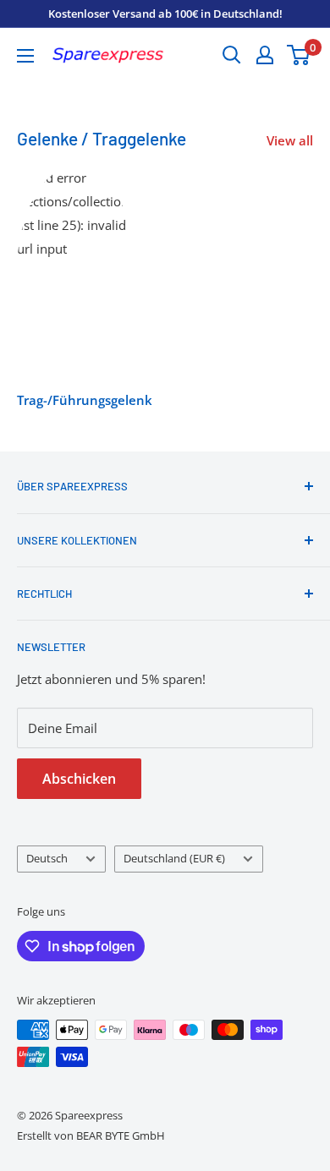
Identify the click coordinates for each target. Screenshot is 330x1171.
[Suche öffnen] (232, 55)
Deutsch (47, 858)
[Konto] (264, 55)
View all (290, 140)
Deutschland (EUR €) (174, 858)
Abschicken (79, 778)
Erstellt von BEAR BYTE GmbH (91, 1135)
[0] (299, 55)
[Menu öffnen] (25, 56)
